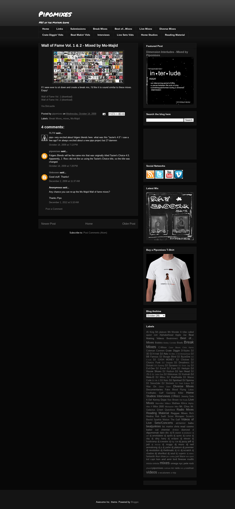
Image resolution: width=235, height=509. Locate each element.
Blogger (134, 502)
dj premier (188, 447)
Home (45, 28)
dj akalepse (187, 433)
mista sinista (152, 463)
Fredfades (151, 393)
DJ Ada (164, 353)
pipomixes (54, 151)
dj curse (187, 436)
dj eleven (185, 438)
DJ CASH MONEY (163, 359)
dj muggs (167, 444)
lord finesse (179, 459)
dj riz (177, 450)
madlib (190, 459)
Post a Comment (54, 209)
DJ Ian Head (182, 371)
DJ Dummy (159, 366)
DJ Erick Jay (184, 366)
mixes (66, 118)
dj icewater (163, 441)
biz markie (167, 426)
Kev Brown (173, 400)
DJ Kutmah (184, 374)
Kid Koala (184, 400)
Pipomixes (55, 14)
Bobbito (159, 343)
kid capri (150, 459)
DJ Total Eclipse (182, 383)
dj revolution (153, 450)
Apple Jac (181, 335)
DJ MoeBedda (174, 377)
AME (156, 335)
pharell (149, 468)
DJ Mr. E (155, 380)
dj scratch (186, 450)
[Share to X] (116, 114)
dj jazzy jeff (185, 441)
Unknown (54, 172)
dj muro (179, 444)
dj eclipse (173, 438)
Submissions (78, 28)
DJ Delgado (167, 363)
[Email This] (110, 114)
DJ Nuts (164, 380)
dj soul (171, 453)
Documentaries (154, 389)
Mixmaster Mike (172, 407)
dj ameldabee (156, 436)
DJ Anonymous (184, 354)
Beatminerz (172, 338)
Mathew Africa (179, 403)
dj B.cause (175, 433)
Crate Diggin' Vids (52, 34)
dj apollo (168, 436)
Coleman (150, 351)
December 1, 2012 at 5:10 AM (64, 202)
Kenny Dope (160, 399)
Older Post (128, 223)
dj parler (167, 447)
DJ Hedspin (183, 368)
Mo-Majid (75, 118)
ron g (182, 468)
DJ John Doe (157, 374)
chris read (179, 426)
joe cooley (170, 456)
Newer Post (48, 223)
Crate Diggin (173, 350)
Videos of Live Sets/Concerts (170, 421)
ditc (167, 433)
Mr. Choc (184, 406)
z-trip (173, 473)
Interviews (104, 34)
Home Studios (149, 34)
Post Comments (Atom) (95, 232)
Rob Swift (160, 416)
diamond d (187, 430)
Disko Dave (165, 387)
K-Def (149, 400)
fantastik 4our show (156, 456)
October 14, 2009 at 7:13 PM (63, 144)
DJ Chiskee (182, 359)
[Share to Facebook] (120, 114)
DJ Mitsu (160, 377)
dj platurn (177, 447)
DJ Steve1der (153, 383)
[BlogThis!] (113, 114)
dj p (160, 447)
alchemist (180, 423)
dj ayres (178, 436)
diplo (162, 433)
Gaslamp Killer (174, 393)
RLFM (52, 133)
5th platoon (161, 332)
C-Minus (162, 347)
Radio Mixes (185, 409)
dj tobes (190, 453)
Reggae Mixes (179, 413)
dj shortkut (161, 453)
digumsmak (152, 432)
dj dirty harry (159, 438)
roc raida (175, 468)
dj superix (181, 453)
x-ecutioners (164, 473)
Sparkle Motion (161, 419)
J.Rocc (175, 396)
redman (167, 468)
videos (151, 472)
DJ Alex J (173, 354)
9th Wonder (173, 332)
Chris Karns (188, 347)
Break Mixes (100, 28)
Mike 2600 (158, 406)
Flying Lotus (187, 389)
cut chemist (162, 429)
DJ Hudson (168, 371)
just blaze (180, 456)
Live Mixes (146, 28)
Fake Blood (171, 389)
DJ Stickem (168, 383)
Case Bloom (174, 347)
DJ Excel (160, 368)
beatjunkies (153, 426)
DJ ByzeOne (183, 357)
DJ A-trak (154, 354)
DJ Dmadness (181, 362)
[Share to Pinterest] (123, 114)
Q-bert (160, 410)
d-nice (176, 430)
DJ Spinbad (175, 380)
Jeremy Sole (187, 396)
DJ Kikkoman (171, 374)
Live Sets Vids (125, 34)
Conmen (160, 351)
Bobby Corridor (169, 343)
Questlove (170, 410)
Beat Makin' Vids (80, 34)
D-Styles (185, 351)
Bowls (180, 343)
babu (191, 423)
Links (59, 28)
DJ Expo (171, 368)
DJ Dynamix (171, 365)
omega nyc (177, 463)
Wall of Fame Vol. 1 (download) (56, 96)
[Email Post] (103, 113)
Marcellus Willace (163, 403)
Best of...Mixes (123, 28)
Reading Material (175, 34)
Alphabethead (166, 335)
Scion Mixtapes (176, 416)
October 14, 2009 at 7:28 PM (63, 166)
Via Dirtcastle (48, 106)
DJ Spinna (188, 380)
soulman (189, 468)
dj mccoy (156, 444)
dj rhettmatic (167, 450)
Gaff (161, 393)
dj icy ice (173, 441)
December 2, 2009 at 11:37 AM (64, 181)
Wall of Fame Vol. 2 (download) (56, 99)
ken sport (190, 456)
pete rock (189, 463)
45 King (150, 332)
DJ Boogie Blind (167, 357)
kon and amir (164, 459)
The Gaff (175, 419)
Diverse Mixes (167, 28)
